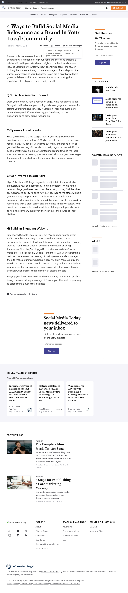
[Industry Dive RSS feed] (26, 535)
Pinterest (73, 14)
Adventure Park (51, 242)
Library (28, 8)
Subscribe (120, 8)
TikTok (43, 14)
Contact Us (40, 535)
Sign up (102, 62)
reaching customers (65, 108)
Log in (65, 540)
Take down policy (41, 583)
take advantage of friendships (55, 70)
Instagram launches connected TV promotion (113, 136)
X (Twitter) (84, 14)
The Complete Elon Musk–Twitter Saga (50, 446)
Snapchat (63, 14)
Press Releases (47, 8)
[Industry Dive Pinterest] (17, 535)
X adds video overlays (112, 89)
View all (95, 226)
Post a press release (108, 226)
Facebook (34, 14)
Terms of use (26, 583)
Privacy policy (13, 583)
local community (43, 147)
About (38, 526)
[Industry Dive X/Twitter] (26, 531)
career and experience (44, 203)
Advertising (67, 526)
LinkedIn (94, 14)
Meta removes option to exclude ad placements (113, 103)
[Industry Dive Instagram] (9, 535)
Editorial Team (42, 531)
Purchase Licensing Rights (47, 544)
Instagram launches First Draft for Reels (114, 120)
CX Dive (33, 2)
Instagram (53, 14)
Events (36, 8)
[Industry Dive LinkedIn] (9, 531)
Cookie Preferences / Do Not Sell (65, 583)
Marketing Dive (43, 2)
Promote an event (108, 271)
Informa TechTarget (49, 571)
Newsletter (40, 540)
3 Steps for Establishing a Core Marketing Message (53, 484)
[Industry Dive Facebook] (17, 531)
